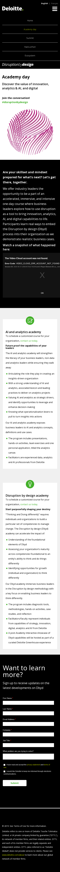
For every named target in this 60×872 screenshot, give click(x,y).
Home (30, 20)
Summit (30, 38)
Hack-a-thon (30, 47)
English (44, 3)
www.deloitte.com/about (13, 855)
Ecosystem (30, 55)
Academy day (30, 29)
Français (54, 3)
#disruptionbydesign (15, 102)
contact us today (28, 340)
